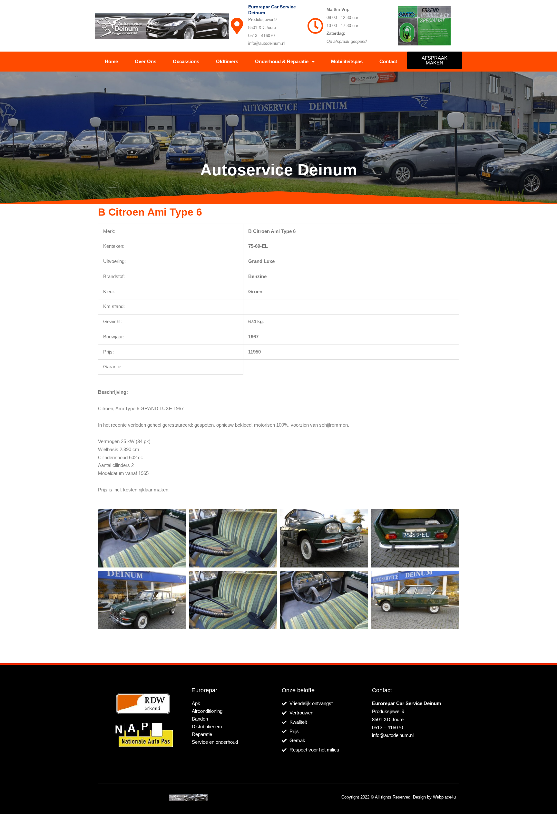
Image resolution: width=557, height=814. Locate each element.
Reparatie (202, 734)
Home (111, 61)
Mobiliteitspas (347, 61)
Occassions (186, 61)
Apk (196, 703)
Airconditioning (207, 711)
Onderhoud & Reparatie (281, 61)
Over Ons (145, 61)
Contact (388, 61)
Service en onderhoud (215, 742)
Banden (200, 719)
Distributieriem (207, 726)
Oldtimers (227, 61)
